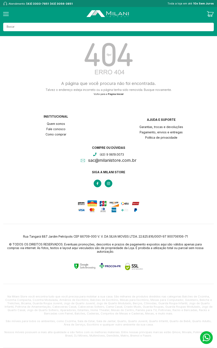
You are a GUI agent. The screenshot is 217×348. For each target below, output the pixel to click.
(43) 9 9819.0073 (112, 154)
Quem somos (56, 123)
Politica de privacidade (161, 137)
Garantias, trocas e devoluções (161, 127)
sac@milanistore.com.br (112, 161)
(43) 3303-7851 (37, 3)
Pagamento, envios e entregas (161, 132)
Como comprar (56, 134)
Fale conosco (55, 129)
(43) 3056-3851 (61, 3)
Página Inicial (115, 94)
